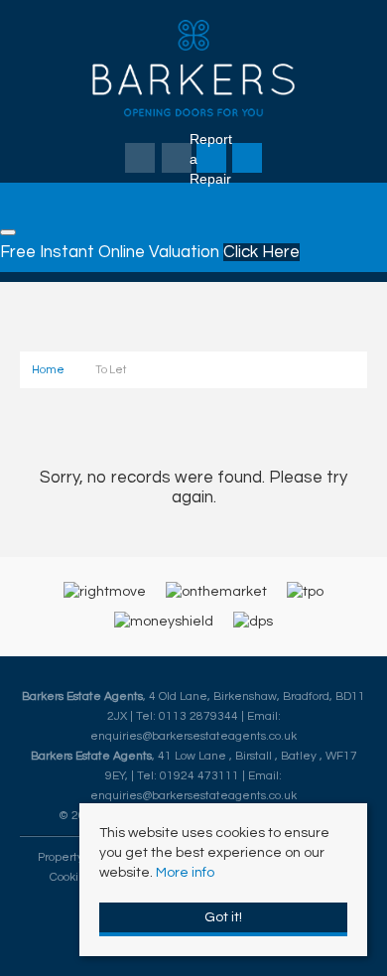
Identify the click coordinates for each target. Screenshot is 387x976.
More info (185, 873)
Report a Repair (211, 159)
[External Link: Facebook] (141, 160)
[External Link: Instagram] (178, 160)
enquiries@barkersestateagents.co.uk (193, 736)
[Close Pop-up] (8, 232)
